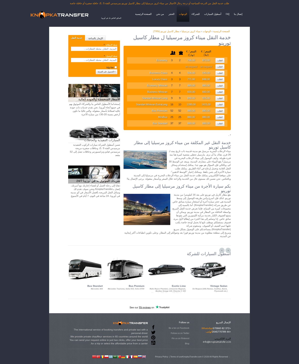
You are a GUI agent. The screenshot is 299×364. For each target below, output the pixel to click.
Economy (161, 60)
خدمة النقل (76, 37)
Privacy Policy (161, 357)
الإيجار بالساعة (95, 38)
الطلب (220, 60)
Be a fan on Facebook (179, 328)
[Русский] (140, 356)
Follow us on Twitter (180, 333)
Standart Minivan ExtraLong (151, 104)
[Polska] (107, 356)
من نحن (160, 14)
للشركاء (196, 14)
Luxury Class (159, 79)
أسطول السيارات (212, 14)
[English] (144, 356)
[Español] (136, 356)
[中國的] (94, 356)
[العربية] (115, 356)
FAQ (227, 14)
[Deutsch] (123, 356)
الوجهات (183, 14)
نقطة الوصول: (110, 56)
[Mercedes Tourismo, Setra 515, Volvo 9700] (125, 259)
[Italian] (127, 356)
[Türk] (98, 356)
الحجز (171, 14)
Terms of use (176, 357)
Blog (187, 343)
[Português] (119, 356)
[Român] (102, 356)
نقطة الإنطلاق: (110, 45)
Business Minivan (157, 91)
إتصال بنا (238, 14)
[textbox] (94, 49)
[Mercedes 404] (84, 259)
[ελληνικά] (111, 356)
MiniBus (162, 117)
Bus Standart (160, 123)
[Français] (131, 356)
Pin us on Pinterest (180, 338)
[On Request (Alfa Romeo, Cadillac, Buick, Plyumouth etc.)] (208, 259)
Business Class (158, 72)
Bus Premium (159, 110)
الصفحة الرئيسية (143, 14)
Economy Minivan (157, 85)
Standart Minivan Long (154, 98)
